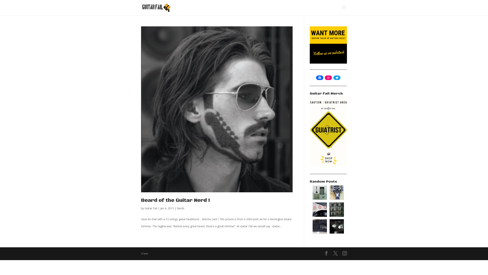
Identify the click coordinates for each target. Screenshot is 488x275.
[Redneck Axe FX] (337, 216)
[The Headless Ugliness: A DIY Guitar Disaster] (320, 232)
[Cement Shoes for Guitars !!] (320, 199)
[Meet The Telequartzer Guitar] (337, 232)
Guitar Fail (151, 208)
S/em (144, 253)
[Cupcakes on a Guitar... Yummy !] (320, 216)
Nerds (180, 208)
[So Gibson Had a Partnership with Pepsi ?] (337, 199)
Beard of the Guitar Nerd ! (175, 200)
